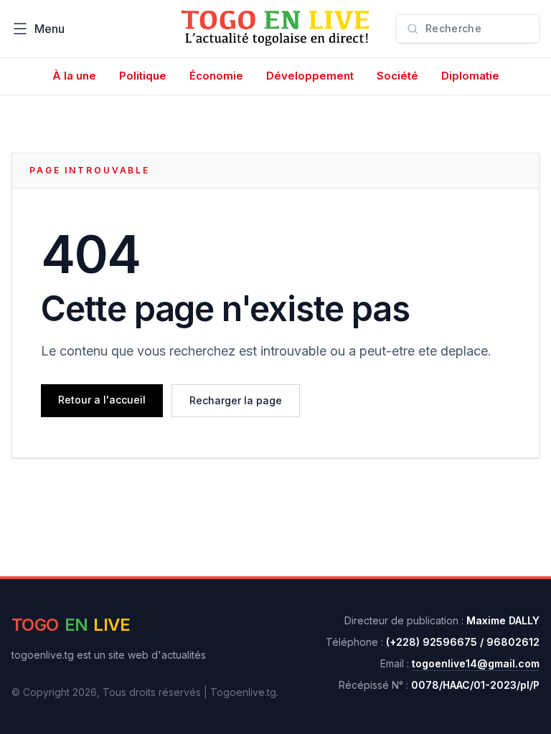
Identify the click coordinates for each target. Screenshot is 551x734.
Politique (142, 75)
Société (397, 75)
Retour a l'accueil (102, 400)
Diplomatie (470, 75)
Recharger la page (235, 400)
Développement (310, 75)
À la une (74, 75)
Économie (216, 75)
